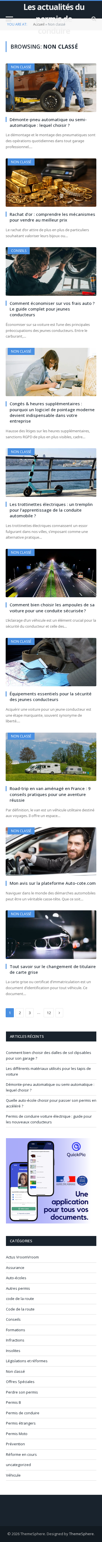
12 (49, 1012)
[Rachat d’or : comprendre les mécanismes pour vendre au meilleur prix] (51, 182)
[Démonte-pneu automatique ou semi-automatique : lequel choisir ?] (51, 87)
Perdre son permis (22, 1392)
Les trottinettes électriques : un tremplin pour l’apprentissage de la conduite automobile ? (51, 510)
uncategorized (18, 1464)
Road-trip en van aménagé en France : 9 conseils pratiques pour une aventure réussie (50, 794)
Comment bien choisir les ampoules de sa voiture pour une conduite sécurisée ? (52, 607)
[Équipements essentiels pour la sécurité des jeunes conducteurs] (51, 662)
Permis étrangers (21, 1423)
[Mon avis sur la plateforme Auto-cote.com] (51, 851)
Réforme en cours (21, 1454)
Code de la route (20, 1309)
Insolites (13, 1350)
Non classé (21, 67)
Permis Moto (16, 1433)
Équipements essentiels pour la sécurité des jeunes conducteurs (51, 696)
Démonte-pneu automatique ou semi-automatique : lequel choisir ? (48, 122)
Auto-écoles (16, 1277)
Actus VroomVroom (22, 1257)
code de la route (20, 1298)
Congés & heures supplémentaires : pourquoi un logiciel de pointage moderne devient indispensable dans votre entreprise (52, 412)
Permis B (13, 1402)
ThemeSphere (81, 1533)
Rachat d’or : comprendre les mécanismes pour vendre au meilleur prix (52, 217)
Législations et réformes (27, 1360)
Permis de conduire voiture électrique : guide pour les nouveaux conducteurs (49, 1119)
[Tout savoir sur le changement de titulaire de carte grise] (51, 934)
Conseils (18, 250)
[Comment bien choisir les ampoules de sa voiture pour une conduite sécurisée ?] (51, 573)
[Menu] (9, 19)
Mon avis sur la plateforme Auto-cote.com (53, 883)
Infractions (15, 1340)
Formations (15, 1329)
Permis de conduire (22, 1412)
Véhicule (13, 1475)
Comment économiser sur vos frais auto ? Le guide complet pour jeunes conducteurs (52, 309)
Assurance (15, 1267)
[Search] (93, 19)
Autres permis (18, 1288)
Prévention (15, 1443)
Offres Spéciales (20, 1381)
